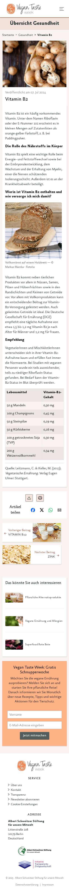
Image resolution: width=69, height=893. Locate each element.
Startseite (8, 35)
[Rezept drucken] (40, 498)
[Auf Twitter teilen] (41, 510)
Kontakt (16, 790)
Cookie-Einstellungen (24, 804)
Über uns (16, 785)
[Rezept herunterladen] (29, 498)
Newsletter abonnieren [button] (25, 799)
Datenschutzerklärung (26, 885)
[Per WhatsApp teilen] (50, 510)
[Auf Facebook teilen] (33, 510)
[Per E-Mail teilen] (59, 510)
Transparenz (18, 794)
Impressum (48, 885)
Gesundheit (25, 35)
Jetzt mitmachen (34, 735)
